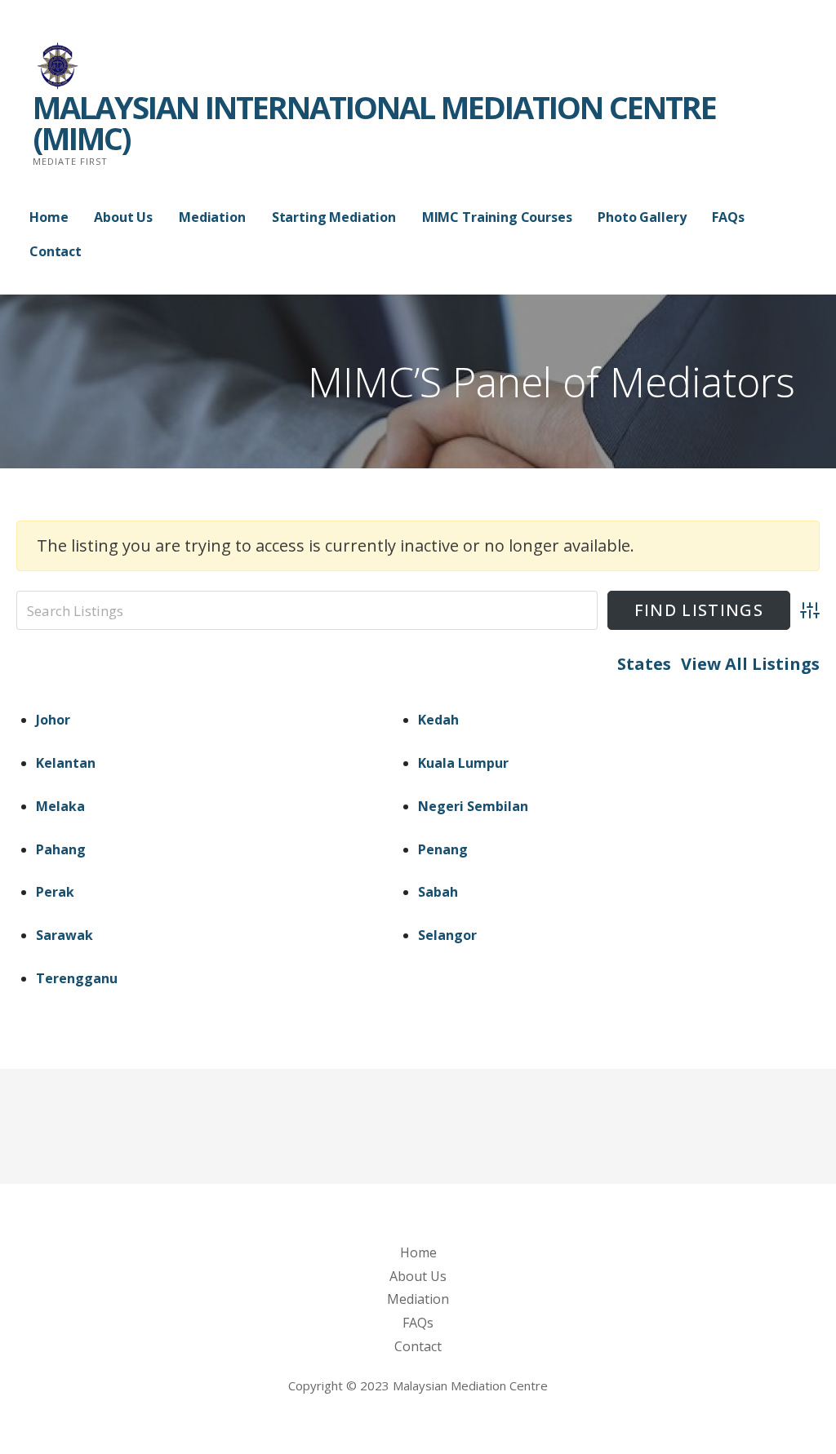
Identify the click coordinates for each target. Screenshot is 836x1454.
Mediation (212, 217)
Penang (443, 849)
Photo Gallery (642, 217)
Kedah (438, 720)
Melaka (60, 806)
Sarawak (64, 935)
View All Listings (750, 664)
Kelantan (66, 763)
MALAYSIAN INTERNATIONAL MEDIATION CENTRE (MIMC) (374, 122)
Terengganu (77, 978)
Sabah (438, 892)
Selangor (447, 935)
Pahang (61, 849)
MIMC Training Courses (497, 217)
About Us (123, 217)
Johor (53, 720)
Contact (55, 251)
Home (48, 217)
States (644, 664)
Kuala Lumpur (463, 763)
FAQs (728, 217)
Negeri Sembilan (473, 806)
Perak (55, 892)
